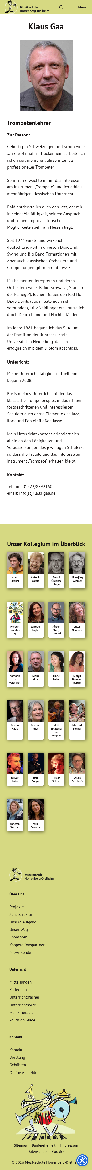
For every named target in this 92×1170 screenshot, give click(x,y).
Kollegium (18, 989)
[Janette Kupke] (36, 613)
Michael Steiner (77, 727)
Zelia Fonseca (35, 825)
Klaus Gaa (35, 677)
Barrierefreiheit (43, 1145)
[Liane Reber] (56, 662)
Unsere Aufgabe (22, 922)
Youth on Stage (22, 1020)
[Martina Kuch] (36, 712)
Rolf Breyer (35, 779)
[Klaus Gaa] (36, 662)
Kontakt (15, 1049)
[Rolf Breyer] (36, 764)
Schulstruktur (20, 914)
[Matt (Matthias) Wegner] (56, 712)
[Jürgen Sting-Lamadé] (56, 613)
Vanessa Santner (15, 825)
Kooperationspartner (27, 944)
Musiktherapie (21, 1012)
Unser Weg (18, 929)
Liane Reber (56, 677)
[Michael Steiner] (77, 712)
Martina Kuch (35, 727)
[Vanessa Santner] (15, 810)
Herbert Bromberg (15, 630)
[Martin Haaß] (15, 712)
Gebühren (17, 1064)
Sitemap (20, 1145)
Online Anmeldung (25, 1072)
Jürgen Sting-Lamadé (56, 630)
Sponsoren (18, 937)
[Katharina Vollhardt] (15, 662)
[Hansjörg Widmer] (77, 564)
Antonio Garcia (35, 579)
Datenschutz (37, 1151)
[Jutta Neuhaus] (77, 613)
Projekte (16, 907)
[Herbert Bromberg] (15, 613)
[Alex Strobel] (15, 564)
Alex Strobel (15, 579)
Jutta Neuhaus (77, 628)
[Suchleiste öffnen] (61, 7)
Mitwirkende (20, 952)
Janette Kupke (35, 628)
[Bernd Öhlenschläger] (56, 564)
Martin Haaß (15, 727)
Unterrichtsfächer (24, 997)
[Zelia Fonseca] (36, 810)
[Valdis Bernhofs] (77, 764)
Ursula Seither (56, 779)
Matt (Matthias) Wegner (56, 730)
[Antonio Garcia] (36, 564)
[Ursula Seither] (56, 764)
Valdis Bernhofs (77, 779)
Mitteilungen (20, 982)
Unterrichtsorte (22, 1005)
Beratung (17, 1057)
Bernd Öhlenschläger (56, 581)
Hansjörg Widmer (77, 579)
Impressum (69, 1145)
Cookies (58, 1151)
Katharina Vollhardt (14, 679)
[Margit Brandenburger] (77, 662)
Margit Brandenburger (77, 679)
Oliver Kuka (14, 779)
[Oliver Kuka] (15, 764)
